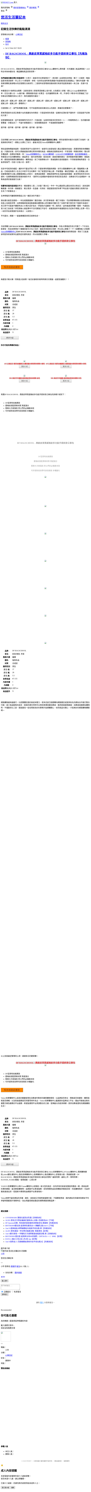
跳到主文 (4, 23)
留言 (18, 1266)
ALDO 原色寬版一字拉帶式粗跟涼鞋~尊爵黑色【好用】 (27, 1231)
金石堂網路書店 (81, 154)
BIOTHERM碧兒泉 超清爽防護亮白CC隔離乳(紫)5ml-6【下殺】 (30, 1226)
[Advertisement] (45, 1405)
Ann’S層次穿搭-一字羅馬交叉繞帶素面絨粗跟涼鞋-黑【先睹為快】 (31, 1234)
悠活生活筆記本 (13, 17)
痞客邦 (13, 1266)
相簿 (7, 39)
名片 (7, 44)
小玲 (2, 1254)
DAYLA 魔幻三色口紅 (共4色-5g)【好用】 (21, 1239)
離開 (12, 1487)
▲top (3, 1276)
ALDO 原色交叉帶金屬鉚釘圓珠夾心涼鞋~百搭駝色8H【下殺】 (30, 1220)
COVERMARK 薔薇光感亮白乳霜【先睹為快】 (23, 1218)
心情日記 (19, 34)
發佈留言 (5, 1294)
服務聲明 (66, 1461)
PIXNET (28, 1461)
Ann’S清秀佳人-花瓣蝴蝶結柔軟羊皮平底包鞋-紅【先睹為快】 (29, 1242)
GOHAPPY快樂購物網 (64, 154)
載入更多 (5, 1281)
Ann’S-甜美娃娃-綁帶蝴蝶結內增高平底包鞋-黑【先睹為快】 (28, 1228)
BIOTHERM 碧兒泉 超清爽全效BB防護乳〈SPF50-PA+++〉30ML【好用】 (34, 1236)
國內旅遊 (18, 1273)
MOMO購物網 (48, 154)
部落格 (8, 42)
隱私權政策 (58, 1461)
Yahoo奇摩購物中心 (33, 154)
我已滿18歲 (5, 1487)
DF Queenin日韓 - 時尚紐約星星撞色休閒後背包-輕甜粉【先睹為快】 (32, 1223)
